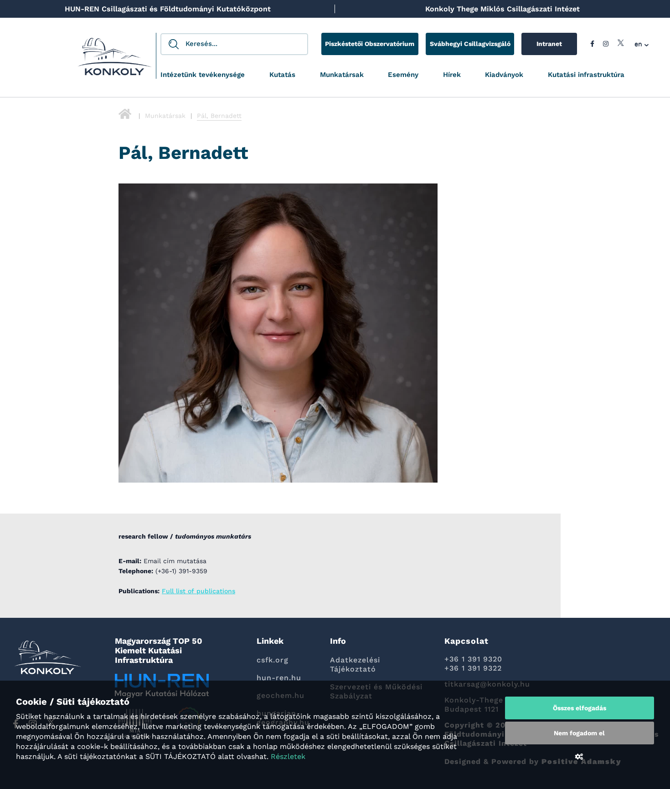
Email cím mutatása (175, 561)
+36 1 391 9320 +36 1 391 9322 (473, 663)
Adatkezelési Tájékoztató (355, 664)
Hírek (452, 75)
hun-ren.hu (279, 677)
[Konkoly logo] (114, 59)
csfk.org (273, 660)
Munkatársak (342, 75)
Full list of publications (198, 591)
